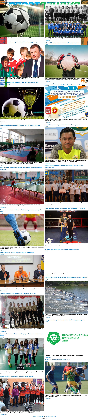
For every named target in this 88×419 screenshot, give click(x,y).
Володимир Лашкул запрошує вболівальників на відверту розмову (18, 42)
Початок (34, 416)
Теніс (1, 170)
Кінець (55, 416)
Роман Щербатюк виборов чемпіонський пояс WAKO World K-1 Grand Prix (65, 208)
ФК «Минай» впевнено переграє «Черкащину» (57, 359)
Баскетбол (2, 254)
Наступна (51, 416)
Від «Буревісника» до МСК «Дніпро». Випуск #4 (58, 2)
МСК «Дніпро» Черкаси (49, 3)
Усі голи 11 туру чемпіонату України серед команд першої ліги (62, 249)
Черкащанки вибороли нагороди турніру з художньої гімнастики (18, 293)
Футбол (1, 3)
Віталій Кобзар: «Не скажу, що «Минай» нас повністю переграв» (62, 125)
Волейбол (2, 337)
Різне (1, 128)
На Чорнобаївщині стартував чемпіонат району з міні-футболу (62, 42)
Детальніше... (3, 39)
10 (48, 416)
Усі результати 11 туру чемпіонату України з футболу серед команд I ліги (64, 320)
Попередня (39, 416)
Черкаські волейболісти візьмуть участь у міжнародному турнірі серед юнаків (66, 84)
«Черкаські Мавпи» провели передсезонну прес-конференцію (17, 252)
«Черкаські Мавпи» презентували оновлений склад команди (16, 376)
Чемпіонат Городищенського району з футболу (13, 2)
